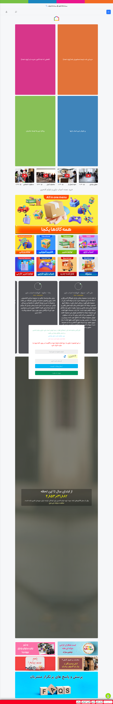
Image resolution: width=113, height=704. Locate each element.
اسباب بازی (99, 702)
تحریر (93, 702)
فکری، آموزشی (86, 702)
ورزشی (78, 702)
